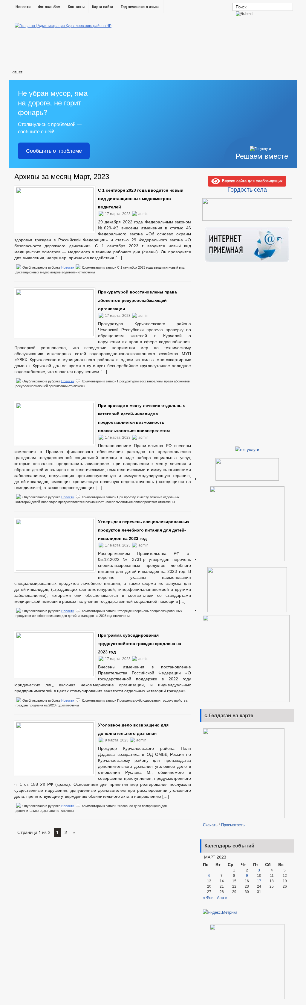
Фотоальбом (49, 7)
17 (259, 881)
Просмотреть (233, 824)
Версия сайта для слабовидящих (251, 180)
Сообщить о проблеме (54, 151)
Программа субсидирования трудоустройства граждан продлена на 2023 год (139, 643)
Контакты (76, 7)
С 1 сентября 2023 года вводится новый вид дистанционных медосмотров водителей (140, 198)
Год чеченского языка (140, 7)
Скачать (210, 824)
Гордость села (247, 189)
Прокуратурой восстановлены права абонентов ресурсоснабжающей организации (137, 300)
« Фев (208, 897)
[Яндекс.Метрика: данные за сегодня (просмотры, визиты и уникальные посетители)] (220, 912)
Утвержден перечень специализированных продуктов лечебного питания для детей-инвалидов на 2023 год (143, 530)
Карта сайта (102, 7)
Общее (17, 72)
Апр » (222, 897)
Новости (23, 7)
